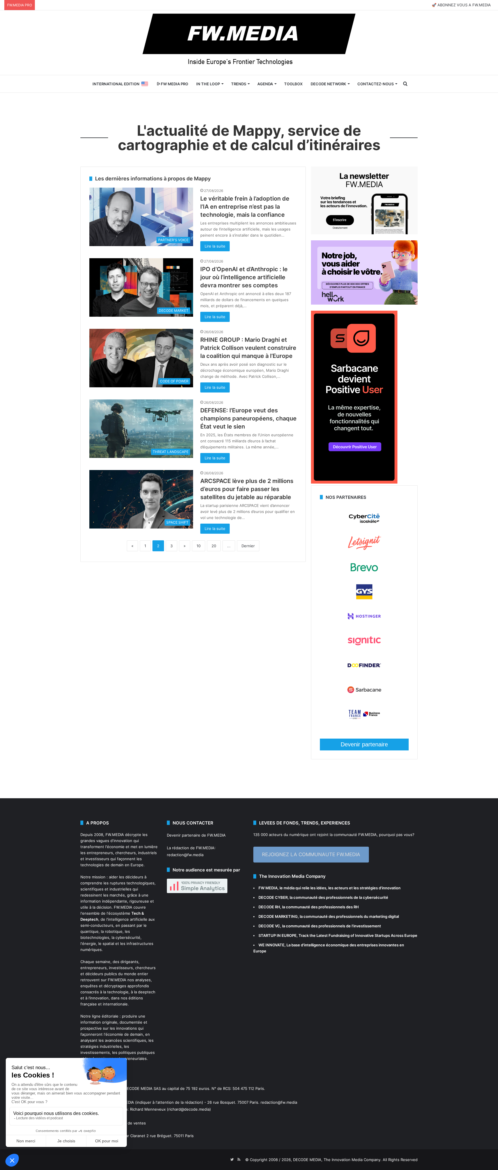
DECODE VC (269, 926)
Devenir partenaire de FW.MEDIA (196, 835)
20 (214, 546)
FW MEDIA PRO (174, 84)
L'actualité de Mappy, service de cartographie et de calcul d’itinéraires (249, 138)
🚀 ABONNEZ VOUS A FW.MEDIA (461, 5)
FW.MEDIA (114, 834)
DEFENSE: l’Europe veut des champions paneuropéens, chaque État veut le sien (248, 418)
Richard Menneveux (148, 1109)
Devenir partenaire (364, 744)
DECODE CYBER (273, 897)
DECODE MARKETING (278, 916)
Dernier (248, 546)
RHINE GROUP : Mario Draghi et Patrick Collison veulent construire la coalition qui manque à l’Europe (248, 347)
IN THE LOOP (208, 84)
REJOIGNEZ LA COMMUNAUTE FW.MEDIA (311, 854)
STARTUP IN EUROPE (278, 935)
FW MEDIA (268, 888)
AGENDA (265, 84)
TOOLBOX (293, 84)
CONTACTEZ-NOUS (375, 84)
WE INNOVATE (271, 945)
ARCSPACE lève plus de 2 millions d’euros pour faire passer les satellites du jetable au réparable (246, 489)
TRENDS (238, 84)
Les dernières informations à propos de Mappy (153, 179)
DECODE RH (269, 907)
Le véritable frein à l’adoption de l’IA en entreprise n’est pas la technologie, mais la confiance (244, 206)
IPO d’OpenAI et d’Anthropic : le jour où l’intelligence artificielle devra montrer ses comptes (244, 277)
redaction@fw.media (185, 854)
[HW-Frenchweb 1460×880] (364, 303)
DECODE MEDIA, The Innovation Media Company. (337, 1159)
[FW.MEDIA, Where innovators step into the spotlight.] (249, 43)
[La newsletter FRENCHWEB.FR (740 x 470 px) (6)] (364, 233)
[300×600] (354, 482)
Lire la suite (215, 246)
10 (199, 546)
